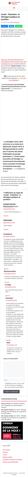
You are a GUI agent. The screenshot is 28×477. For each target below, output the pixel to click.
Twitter (11, 26)
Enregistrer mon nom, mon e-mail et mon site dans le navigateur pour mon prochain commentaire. (14, 385)
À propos (5, 452)
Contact (5, 454)
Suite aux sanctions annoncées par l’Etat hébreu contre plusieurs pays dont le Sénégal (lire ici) (14, 62)
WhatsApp (18, 26)
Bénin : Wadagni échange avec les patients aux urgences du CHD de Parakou (13, 411)
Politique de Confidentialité (10, 462)
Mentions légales (7, 457)
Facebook (4, 26)
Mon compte (6, 449)
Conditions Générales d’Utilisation (12, 459)
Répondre (6, 215)
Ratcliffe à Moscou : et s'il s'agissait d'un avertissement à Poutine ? (13, 405)
